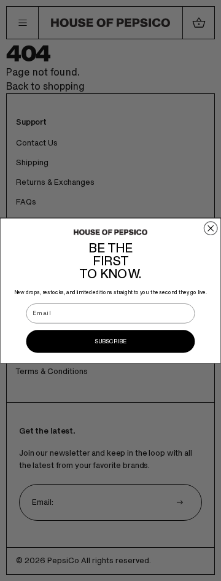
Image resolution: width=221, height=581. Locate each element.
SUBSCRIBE (111, 341)
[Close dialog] (210, 228)
